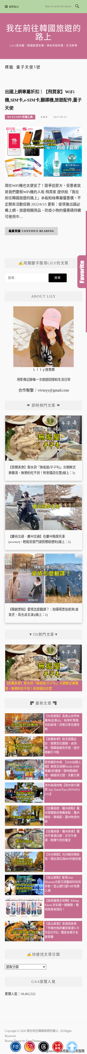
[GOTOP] (71, 1047)
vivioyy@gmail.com (53, 390)
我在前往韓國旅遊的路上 (43, 32)
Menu (14, 7)
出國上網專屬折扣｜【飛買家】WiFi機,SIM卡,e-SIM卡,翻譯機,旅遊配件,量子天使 (43, 100)
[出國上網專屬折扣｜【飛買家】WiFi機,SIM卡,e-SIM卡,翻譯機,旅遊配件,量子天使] (43, 151)
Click (82, 271)
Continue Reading (38, 231)
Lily (44, 117)
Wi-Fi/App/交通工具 (20, 117)
